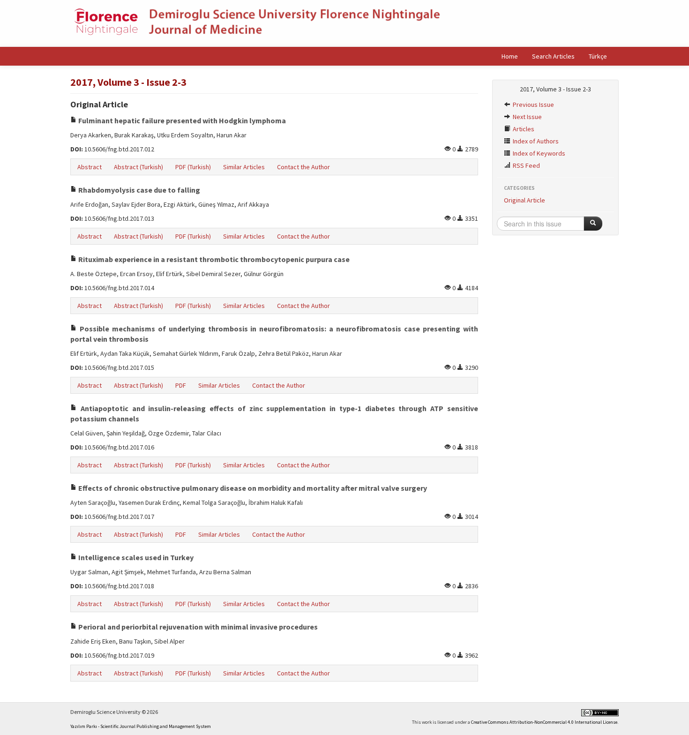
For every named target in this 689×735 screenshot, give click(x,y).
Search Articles (553, 56)
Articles (522, 129)
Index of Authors (535, 141)
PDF (180, 385)
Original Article (524, 200)
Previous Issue (532, 104)
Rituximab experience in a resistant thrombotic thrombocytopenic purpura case (213, 259)
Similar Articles (244, 167)
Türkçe (598, 56)
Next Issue (526, 116)
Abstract (89, 167)
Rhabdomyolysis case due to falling (138, 190)
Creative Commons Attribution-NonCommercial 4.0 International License (544, 722)
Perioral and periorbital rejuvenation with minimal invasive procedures (197, 626)
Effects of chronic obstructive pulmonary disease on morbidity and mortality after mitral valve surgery (252, 488)
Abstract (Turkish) (138, 167)
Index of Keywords (538, 153)
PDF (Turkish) (193, 167)
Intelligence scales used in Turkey (135, 557)
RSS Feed (525, 165)
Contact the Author (303, 167)
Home (510, 56)
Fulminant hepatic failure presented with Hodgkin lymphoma (181, 120)
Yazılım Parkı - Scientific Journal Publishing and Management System (140, 726)
